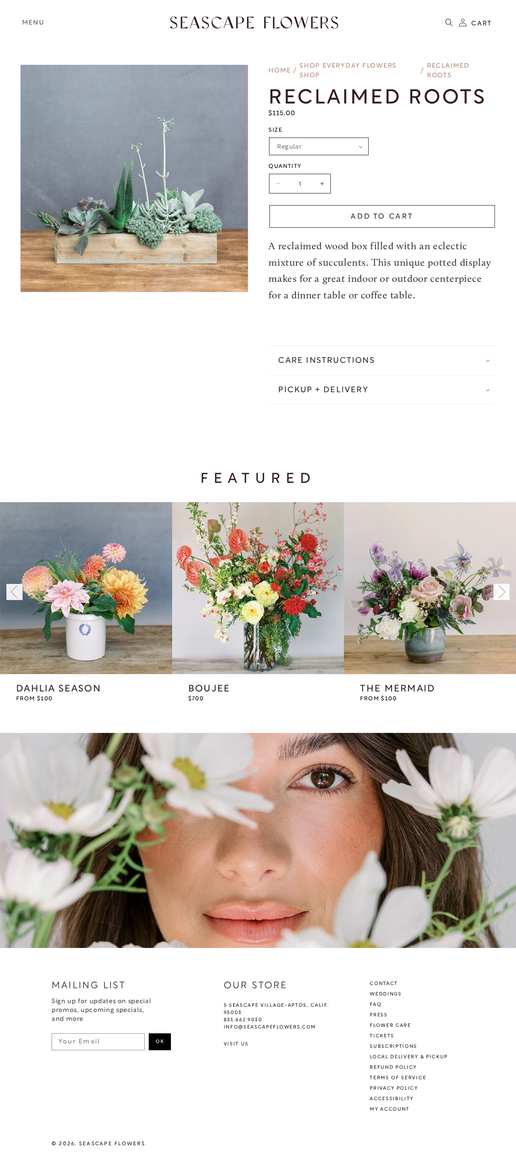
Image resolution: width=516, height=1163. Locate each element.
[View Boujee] (258, 588)
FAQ (375, 1004)
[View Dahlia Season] (86, 588)
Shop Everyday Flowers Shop (348, 71)
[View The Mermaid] (430, 588)
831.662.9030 (243, 1020)
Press (378, 1015)
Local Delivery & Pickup (409, 1057)
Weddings (386, 994)
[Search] (449, 22)
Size (275, 130)
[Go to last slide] (14, 592)
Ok (160, 1041)
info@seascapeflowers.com (270, 1027)
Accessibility (392, 1099)
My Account (390, 1109)
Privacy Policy (394, 1088)
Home (279, 71)
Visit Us (236, 1044)
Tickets (382, 1036)
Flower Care (390, 1025)
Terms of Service (398, 1078)
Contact (384, 983)
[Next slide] (501, 592)
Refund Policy (393, 1067)
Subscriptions (393, 1046)
